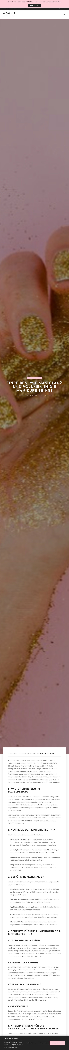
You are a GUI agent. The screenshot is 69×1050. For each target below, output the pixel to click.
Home (10, 753)
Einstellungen (31, 1043)
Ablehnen (43, 1043)
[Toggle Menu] (64, 14)
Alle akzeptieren (57, 1043)
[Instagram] (59, 8)
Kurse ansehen (34, 5)
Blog (15, 753)
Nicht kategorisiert (26, 753)
